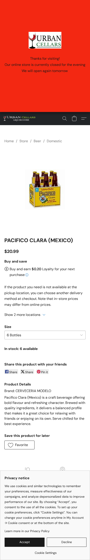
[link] (46, 551)
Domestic (54, 141)
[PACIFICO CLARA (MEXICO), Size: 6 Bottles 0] (45, 189)
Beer (37, 141)
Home (9, 141)
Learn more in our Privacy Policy (27, 531)
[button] (20, 118)
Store (23, 141)
